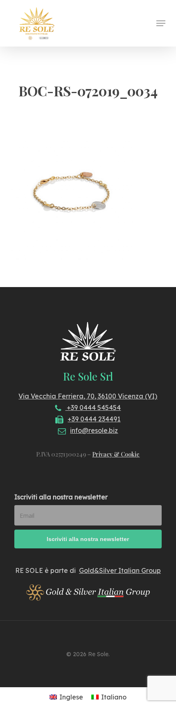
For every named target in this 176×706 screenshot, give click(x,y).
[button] (160, 23)
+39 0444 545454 (93, 407)
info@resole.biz (94, 430)
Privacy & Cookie (116, 454)
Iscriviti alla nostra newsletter (61, 497)
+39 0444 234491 (94, 419)
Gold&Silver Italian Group (120, 570)
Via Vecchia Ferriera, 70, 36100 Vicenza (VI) (87, 396)
